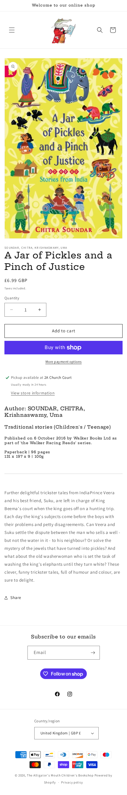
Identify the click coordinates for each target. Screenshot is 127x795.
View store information (33, 393)
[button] (11, 30)
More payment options (63, 361)
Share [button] (15, 597)
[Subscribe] (93, 653)
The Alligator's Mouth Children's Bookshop (60, 775)
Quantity (11, 298)
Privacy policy (72, 782)
